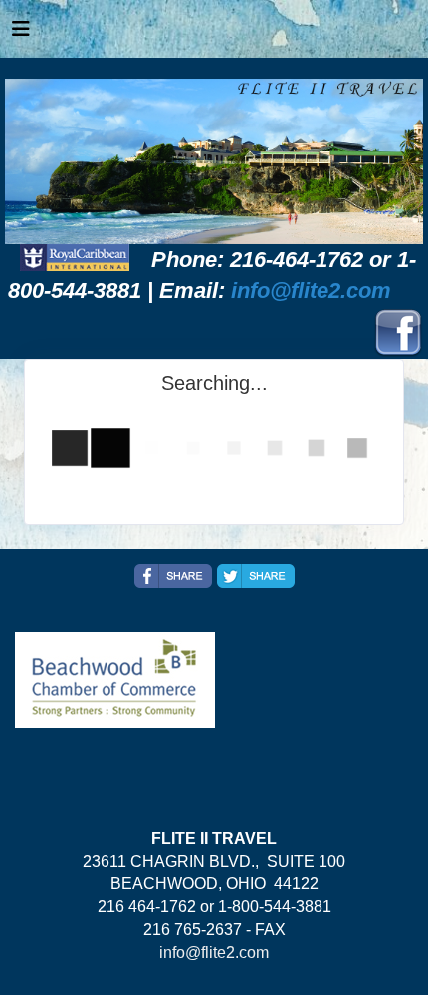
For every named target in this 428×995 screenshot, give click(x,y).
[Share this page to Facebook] (173, 576)
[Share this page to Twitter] (256, 576)
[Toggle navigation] (21, 34)
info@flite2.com (311, 290)
